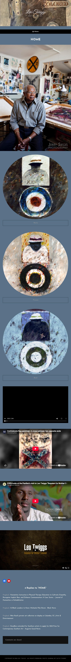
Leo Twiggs (22, 658)
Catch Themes (61, 658)
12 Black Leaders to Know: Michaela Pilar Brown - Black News (33, 608)
